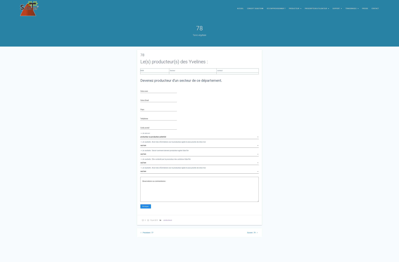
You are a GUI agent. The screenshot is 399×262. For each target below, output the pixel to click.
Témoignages (351, 8)
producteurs (168, 220)
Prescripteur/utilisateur (316, 8)
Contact (375, 8)
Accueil (240, 8)
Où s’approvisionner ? (276, 8)
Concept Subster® (255, 8)
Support (336, 8)
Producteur (294, 8)
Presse (365, 8)
